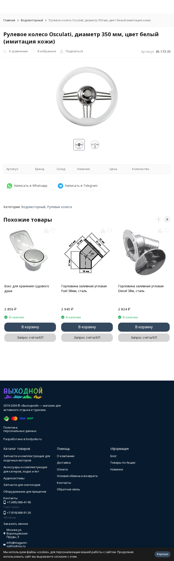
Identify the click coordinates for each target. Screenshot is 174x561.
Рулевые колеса (59, 207)
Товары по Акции (122, 462)
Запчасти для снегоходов (21, 485)
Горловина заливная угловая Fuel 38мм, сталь (84, 288)
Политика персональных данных (19, 429)
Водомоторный (32, 20)
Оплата (62, 469)
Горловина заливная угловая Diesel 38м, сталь (141, 288)
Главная (9, 20)
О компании (65, 456)
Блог (113, 456)
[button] (158, 219)
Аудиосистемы (13, 478)
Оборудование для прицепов (24, 491)
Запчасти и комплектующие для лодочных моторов (26, 458)
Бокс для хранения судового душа (26, 288)
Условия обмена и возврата (77, 476)
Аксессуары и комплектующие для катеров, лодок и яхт (25, 469)
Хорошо (162, 554)
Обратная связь (68, 489)
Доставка (64, 462)
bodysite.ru (34, 439)
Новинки (116, 469)
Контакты (64, 483)
